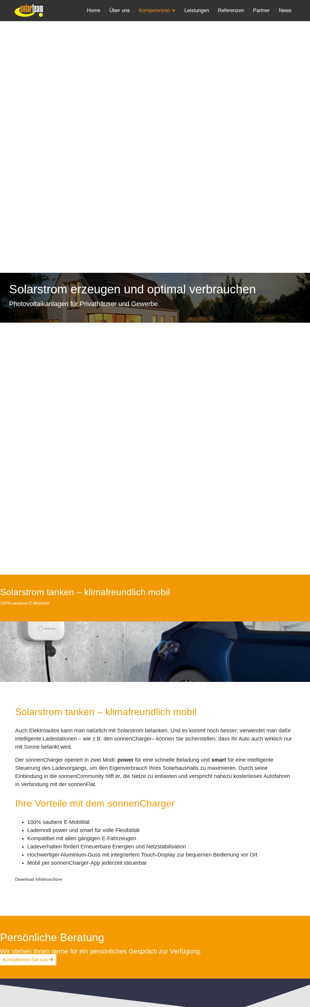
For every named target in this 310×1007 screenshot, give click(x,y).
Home (93, 10)
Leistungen (196, 10)
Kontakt (95, 31)
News (285, 10)
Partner (261, 10)
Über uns (119, 10)
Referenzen (231, 10)
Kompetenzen (154, 10)
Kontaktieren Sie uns (26, 959)
